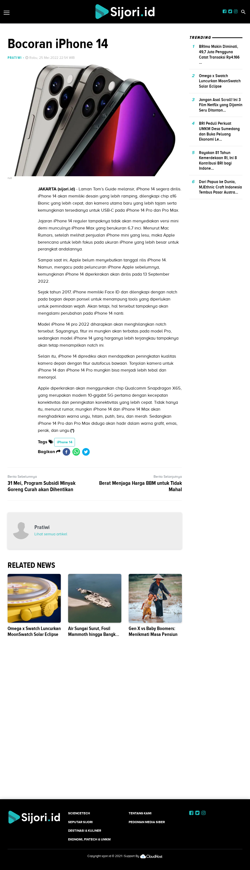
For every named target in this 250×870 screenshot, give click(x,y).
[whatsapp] (76, 452)
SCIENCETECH (79, 813)
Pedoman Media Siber (147, 822)
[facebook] (66, 452)
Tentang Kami (140, 813)
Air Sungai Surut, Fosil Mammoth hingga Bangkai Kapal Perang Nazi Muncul (93, 634)
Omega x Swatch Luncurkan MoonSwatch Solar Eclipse (34, 631)
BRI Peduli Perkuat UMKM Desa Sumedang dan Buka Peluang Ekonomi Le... (219, 131)
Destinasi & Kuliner (84, 830)
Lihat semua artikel (50, 534)
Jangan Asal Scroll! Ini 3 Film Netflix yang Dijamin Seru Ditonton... (220, 105)
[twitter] (86, 452)
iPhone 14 (64, 442)
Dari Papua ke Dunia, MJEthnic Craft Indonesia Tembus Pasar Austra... (220, 187)
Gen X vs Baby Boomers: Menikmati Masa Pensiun (153, 631)
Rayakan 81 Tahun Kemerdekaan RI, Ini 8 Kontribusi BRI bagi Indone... (218, 160)
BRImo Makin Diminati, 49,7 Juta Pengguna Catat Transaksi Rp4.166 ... (219, 54)
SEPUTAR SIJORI (80, 822)
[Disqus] (125, 728)
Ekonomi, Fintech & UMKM (89, 839)
